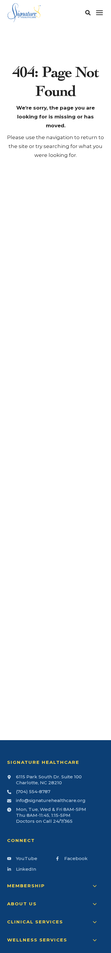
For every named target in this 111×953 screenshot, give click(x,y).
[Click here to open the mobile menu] (99, 13)
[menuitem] (30, 861)
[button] (88, 12)
